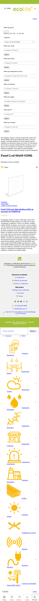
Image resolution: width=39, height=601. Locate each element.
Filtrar (6, 31)
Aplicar (7, 54)
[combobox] (19, 42)
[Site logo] (23, 13)
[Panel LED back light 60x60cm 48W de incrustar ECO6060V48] (16, 200)
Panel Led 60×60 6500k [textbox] (19, 42)
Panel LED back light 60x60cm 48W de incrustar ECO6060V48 (17, 210)
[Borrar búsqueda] (29, 331)
